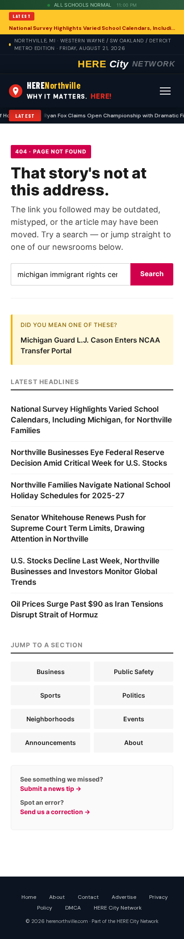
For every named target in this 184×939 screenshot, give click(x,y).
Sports (50, 695)
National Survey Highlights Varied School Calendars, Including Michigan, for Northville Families (92, 28)
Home (28, 897)
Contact (88, 897)
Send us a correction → (55, 811)
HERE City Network (118, 907)
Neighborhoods (50, 719)
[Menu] (165, 91)
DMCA (73, 907)
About (133, 742)
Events (133, 719)
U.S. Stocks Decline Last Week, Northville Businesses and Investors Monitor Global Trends (85, 571)
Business (51, 671)
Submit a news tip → (50, 788)
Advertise (124, 897)
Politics (133, 695)
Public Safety (134, 671)
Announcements (50, 742)
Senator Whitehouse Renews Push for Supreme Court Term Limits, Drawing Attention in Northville (78, 528)
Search (151, 273)
